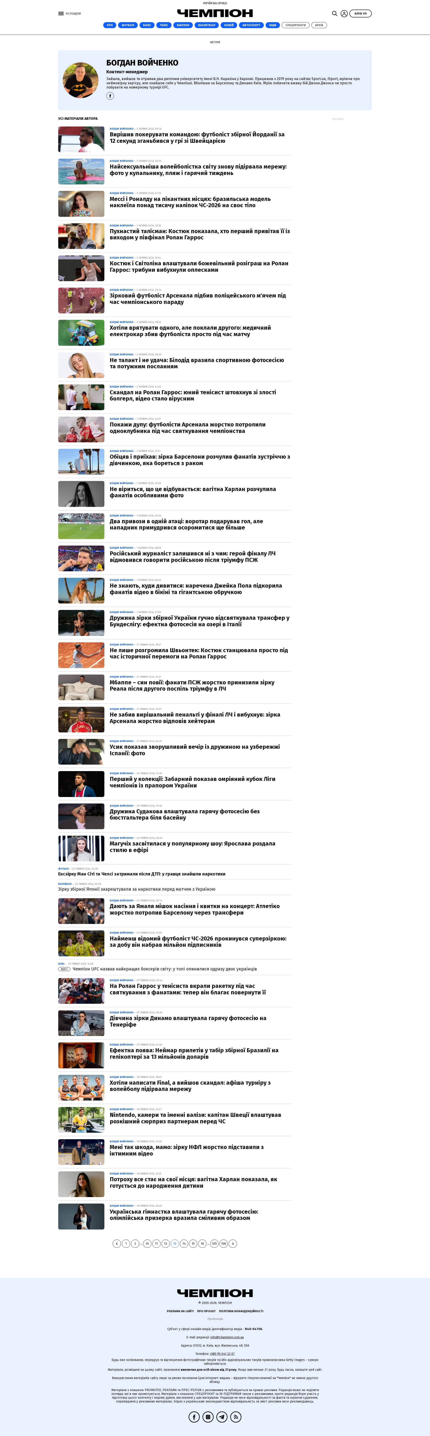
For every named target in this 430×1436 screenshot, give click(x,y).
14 (184, 1244)
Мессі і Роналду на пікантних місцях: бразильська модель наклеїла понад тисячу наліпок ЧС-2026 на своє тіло (190, 202)
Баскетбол (206, 25)
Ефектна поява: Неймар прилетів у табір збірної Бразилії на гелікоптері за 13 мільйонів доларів (194, 1053)
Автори (215, 42)
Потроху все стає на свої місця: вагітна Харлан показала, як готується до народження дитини (193, 1182)
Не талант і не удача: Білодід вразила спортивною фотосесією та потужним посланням (197, 363)
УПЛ (110, 25)
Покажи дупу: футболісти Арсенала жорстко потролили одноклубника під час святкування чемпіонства (188, 427)
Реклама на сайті (180, 1311)
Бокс (147, 25)
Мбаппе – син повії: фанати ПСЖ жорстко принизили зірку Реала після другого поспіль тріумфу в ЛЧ (192, 685)
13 (174, 1244)
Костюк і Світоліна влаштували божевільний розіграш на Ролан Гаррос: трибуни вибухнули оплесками (199, 266)
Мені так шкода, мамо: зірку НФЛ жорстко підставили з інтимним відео (187, 1150)
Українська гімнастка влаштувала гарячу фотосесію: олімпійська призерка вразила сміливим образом (184, 1215)
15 (193, 1244)
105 (214, 1244)
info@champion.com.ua (227, 1337)
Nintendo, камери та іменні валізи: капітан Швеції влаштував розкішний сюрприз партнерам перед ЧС (195, 1118)
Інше (272, 25)
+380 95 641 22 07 (222, 1354)
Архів (319, 25)
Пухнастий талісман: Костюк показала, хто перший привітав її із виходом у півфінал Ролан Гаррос (200, 234)
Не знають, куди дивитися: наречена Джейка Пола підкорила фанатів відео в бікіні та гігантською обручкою (196, 589)
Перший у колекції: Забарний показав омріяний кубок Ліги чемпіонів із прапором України (192, 782)
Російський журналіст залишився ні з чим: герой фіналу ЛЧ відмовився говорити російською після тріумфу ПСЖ (193, 556)
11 (156, 1244)
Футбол (128, 25)
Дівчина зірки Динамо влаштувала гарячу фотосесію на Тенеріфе (188, 1021)
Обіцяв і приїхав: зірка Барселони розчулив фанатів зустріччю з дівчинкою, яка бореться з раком (200, 460)
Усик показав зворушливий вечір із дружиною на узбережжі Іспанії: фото (195, 750)
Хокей (229, 25)
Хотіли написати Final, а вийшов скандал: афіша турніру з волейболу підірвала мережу (190, 1086)
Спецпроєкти (296, 25)
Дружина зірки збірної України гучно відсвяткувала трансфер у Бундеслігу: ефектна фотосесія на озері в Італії (199, 621)
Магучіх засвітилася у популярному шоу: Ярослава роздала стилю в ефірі (192, 847)
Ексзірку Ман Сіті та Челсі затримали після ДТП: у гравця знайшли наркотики (142, 874)
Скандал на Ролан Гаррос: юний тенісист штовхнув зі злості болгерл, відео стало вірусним (193, 395)
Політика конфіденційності (241, 1311)
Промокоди (215, 1318)
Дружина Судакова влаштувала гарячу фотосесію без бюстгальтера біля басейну (185, 814)
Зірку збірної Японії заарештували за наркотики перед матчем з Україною (136, 889)
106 (223, 1244)
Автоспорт (251, 25)
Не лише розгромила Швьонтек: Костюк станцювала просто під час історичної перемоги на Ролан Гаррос (199, 653)
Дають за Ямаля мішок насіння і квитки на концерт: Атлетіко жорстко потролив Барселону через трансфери (195, 909)
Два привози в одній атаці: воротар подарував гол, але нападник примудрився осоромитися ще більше (186, 524)
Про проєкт (206, 1311)
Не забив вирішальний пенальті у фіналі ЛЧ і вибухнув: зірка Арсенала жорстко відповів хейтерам (195, 718)
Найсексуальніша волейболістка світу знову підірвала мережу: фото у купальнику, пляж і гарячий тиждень (198, 170)
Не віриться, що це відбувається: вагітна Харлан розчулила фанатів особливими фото (193, 492)
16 (202, 1244)
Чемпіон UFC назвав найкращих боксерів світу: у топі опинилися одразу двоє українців (159, 969)
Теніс (164, 25)
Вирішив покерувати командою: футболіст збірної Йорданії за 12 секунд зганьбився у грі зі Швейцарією (197, 137)
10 (147, 1244)
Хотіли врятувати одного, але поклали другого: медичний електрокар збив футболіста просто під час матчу (190, 331)
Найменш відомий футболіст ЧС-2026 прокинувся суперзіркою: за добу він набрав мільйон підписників (198, 942)
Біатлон (183, 25)
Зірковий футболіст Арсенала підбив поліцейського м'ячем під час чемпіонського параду (198, 299)
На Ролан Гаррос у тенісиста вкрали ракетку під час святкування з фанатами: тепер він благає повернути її (188, 989)
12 (165, 1244)
